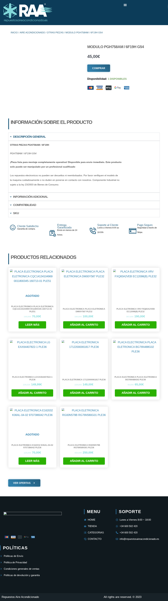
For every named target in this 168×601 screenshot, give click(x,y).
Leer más (32, 324)
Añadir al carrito (84, 324)
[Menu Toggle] (125, 5)
